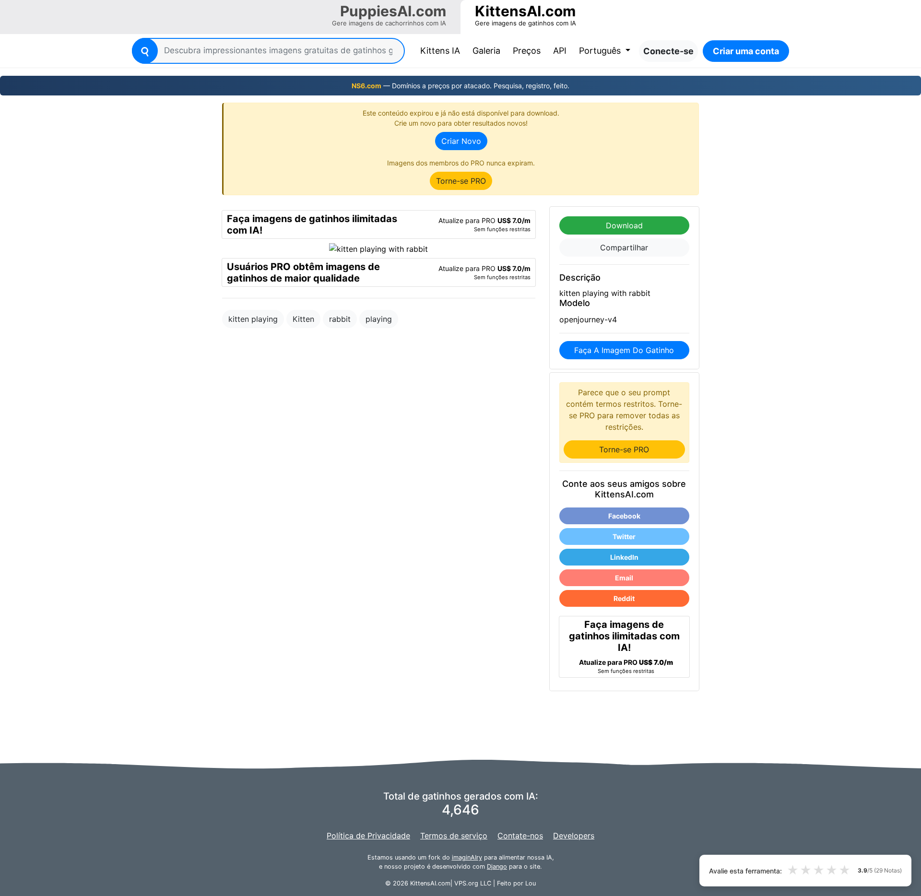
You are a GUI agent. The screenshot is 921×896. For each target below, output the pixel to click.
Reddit (624, 598)
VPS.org (466, 883)
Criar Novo (461, 141)
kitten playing (253, 319)
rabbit (340, 319)
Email (624, 578)
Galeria (486, 51)
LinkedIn (624, 557)
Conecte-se (668, 51)
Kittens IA (442, 50)
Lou (530, 883)
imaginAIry (467, 857)
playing (379, 319)
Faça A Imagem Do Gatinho (624, 350)
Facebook (624, 516)
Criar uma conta (746, 51)
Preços (527, 51)
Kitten (303, 319)
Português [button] (601, 51)
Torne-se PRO (461, 181)
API (560, 51)
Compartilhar (624, 247)
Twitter (624, 536)
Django (497, 866)
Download (624, 225)
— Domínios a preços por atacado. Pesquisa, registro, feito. (460, 86)
